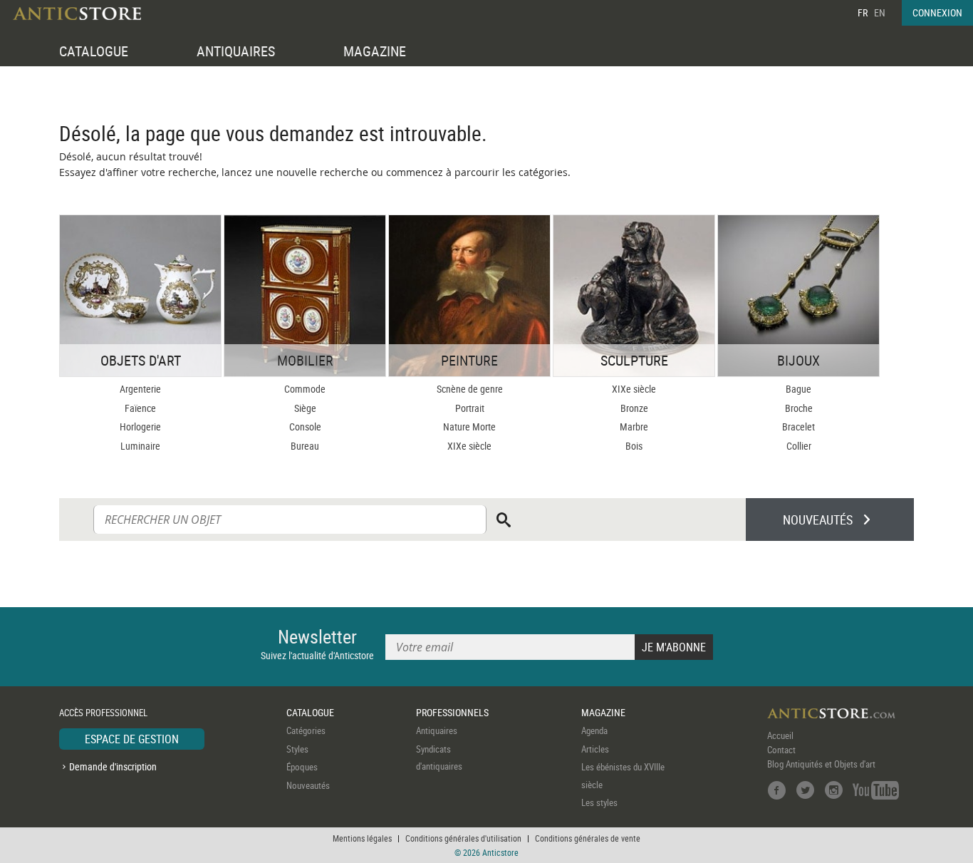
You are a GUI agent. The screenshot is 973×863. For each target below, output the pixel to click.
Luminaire (140, 446)
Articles (595, 749)
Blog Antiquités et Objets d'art (821, 764)
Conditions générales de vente (587, 838)
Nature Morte (469, 426)
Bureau (305, 446)
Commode (305, 389)
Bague (798, 389)
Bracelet (798, 426)
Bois (633, 446)
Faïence (140, 408)
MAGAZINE (374, 51)
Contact (781, 749)
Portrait (469, 408)
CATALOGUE (93, 51)
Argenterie (140, 389)
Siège (305, 408)
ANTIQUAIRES (236, 51)
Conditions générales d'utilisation (463, 838)
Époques (302, 766)
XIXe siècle (469, 446)
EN (879, 12)
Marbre (634, 426)
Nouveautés (308, 785)
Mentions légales (362, 838)
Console (305, 426)
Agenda (594, 730)
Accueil (780, 735)
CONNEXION (937, 12)
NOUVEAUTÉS (818, 519)
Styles (297, 749)
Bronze (634, 408)
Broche (799, 408)
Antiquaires (436, 730)
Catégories (306, 730)
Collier (798, 446)
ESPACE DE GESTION (132, 739)
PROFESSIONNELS (452, 712)
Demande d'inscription (113, 766)
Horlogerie (140, 426)
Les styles (599, 802)
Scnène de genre (470, 389)
